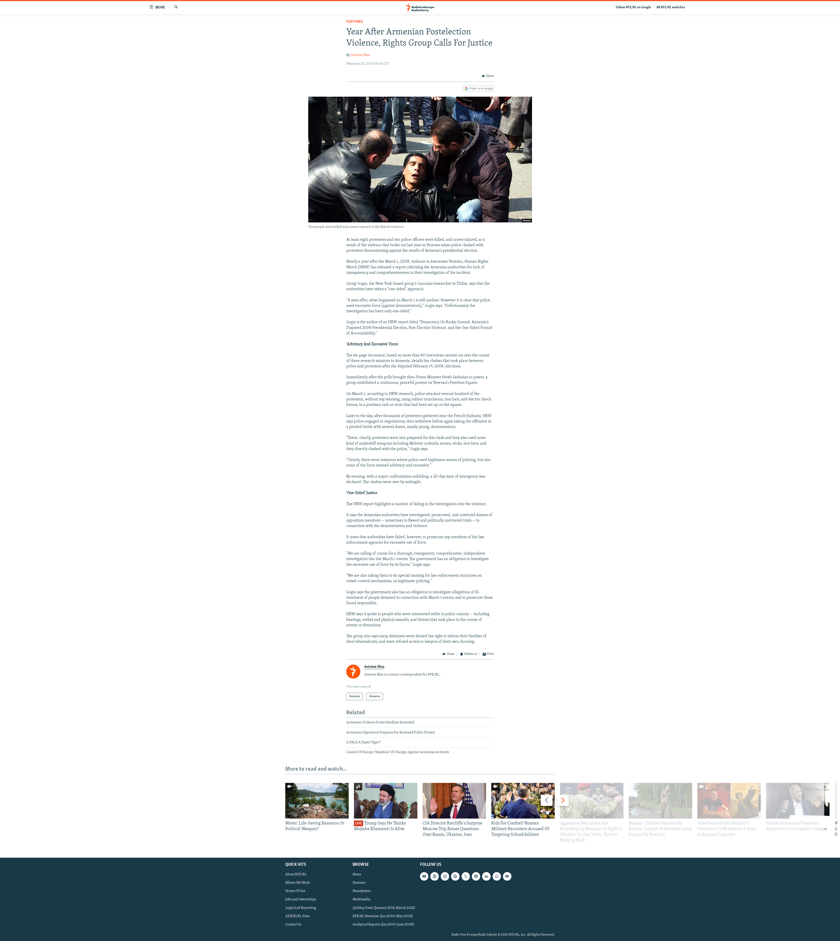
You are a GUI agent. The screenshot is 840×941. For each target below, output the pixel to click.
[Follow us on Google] (455, 876)
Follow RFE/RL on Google (633, 7)
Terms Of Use (295, 891)
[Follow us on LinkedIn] (486, 876)
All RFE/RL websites (670, 7)
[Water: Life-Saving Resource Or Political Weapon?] (317, 801)
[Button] (487, 76)
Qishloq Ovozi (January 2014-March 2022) (384, 908)
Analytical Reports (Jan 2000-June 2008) (383, 924)
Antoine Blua (360, 55)
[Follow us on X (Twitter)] (466, 876)
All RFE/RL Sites (297, 916)
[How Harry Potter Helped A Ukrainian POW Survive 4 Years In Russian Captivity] (729, 801)
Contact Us (293, 924)
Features (354, 22)
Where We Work (297, 883)
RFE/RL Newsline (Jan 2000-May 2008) (383, 916)
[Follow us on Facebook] (476, 876)
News (357, 874)
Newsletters (362, 891)
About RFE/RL (296, 874)
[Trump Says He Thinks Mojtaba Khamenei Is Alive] (385, 801)
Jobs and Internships (300, 899)
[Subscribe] (507, 876)
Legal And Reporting (300, 908)
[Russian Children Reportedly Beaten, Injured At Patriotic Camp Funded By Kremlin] (660, 801)
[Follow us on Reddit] (434, 876)
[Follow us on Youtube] (424, 876)
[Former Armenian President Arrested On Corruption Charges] (798, 801)
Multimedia (361, 899)
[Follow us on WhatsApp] (497, 876)
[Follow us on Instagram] (445, 876)
